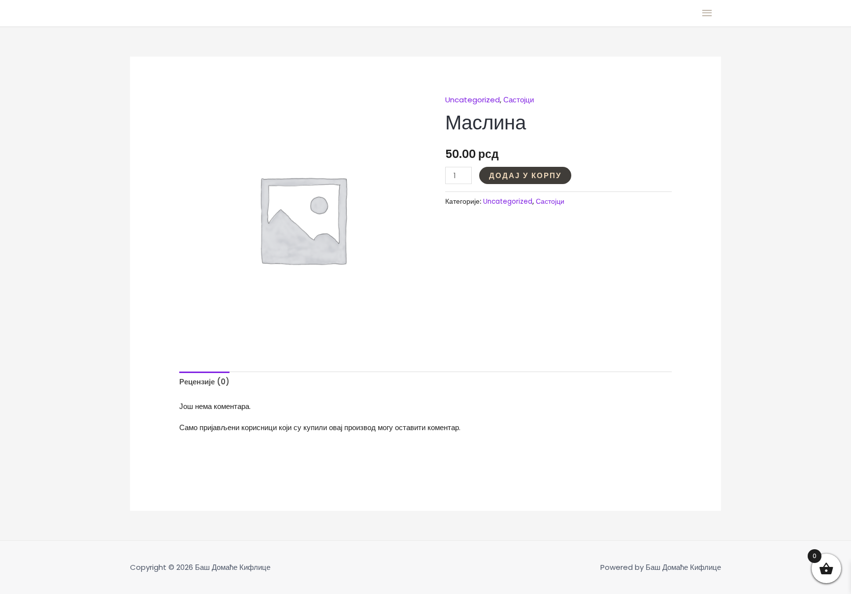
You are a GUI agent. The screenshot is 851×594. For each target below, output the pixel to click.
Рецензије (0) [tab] (204, 381)
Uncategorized (472, 99)
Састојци (518, 99)
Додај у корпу (525, 175)
